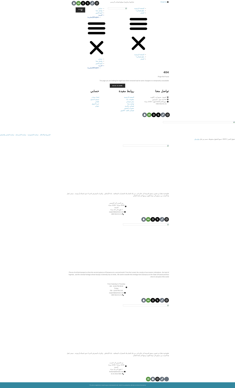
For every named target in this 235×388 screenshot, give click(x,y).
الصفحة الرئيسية (139, 8)
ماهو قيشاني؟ (140, 10)
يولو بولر (196, 139)
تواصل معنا (99, 10)
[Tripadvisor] (78, 3)
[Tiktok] (92, 3)
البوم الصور (99, 13)
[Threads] (83, 3)
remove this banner (141, 385)
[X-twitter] (87, 3)
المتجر (142, 13)
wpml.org (104, 385)
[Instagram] (97, 3)
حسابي (100, 8)
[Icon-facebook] (166, 379)
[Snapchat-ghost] (74, 3)
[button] (138, 34)
